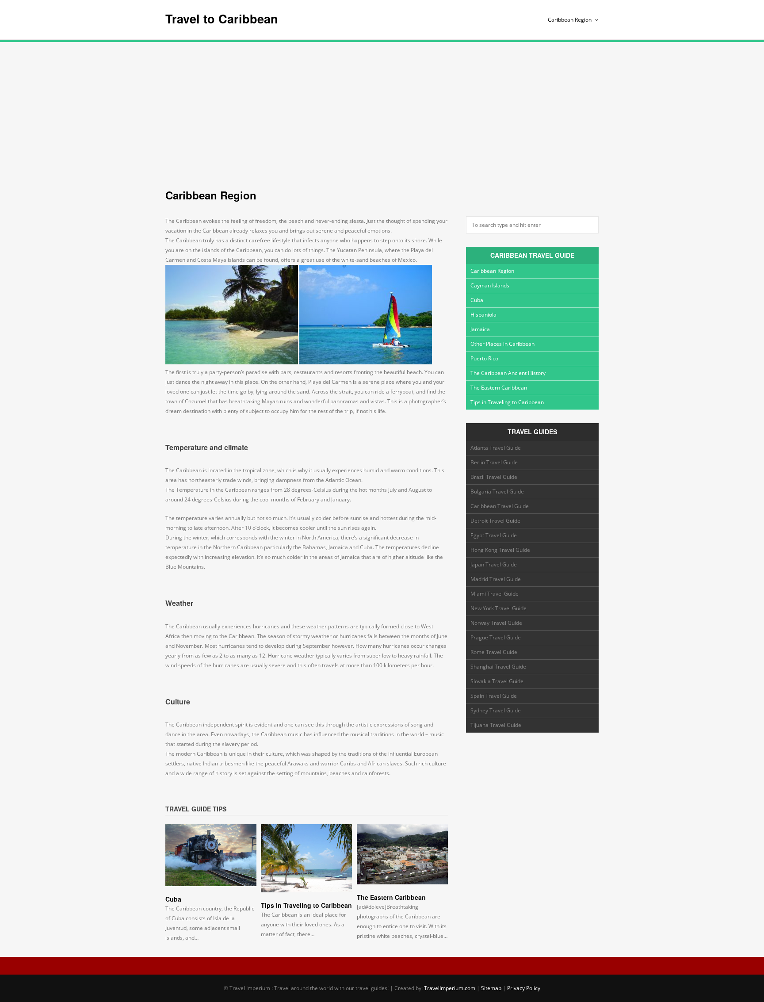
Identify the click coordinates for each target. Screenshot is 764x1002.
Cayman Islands (489, 285)
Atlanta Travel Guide (495, 447)
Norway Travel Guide (496, 623)
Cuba (173, 899)
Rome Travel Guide (493, 652)
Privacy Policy (523, 988)
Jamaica (480, 329)
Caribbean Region (570, 19)
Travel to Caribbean (221, 18)
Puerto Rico (484, 358)
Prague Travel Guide (495, 637)
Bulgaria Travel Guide (497, 491)
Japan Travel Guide (493, 564)
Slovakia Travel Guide (496, 681)
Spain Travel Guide (493, 696)
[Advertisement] (382, 110)
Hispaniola (483, 314)
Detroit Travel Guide (495, 520)
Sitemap (491, 988)
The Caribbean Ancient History (508, 373)
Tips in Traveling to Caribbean (306, 905)
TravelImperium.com (449, 988)
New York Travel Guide (498, 608)
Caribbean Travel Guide (499, 506)
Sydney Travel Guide (495, 710)
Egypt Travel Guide (493, 535)
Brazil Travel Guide (493, 477)
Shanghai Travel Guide (498, 666)
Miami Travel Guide (494, 593)
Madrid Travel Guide (495, 579)
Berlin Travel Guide (494, 462)
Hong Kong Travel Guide (500, 550)
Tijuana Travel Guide (495, 725)
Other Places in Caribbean (502, 344)
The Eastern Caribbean (391, 897)
